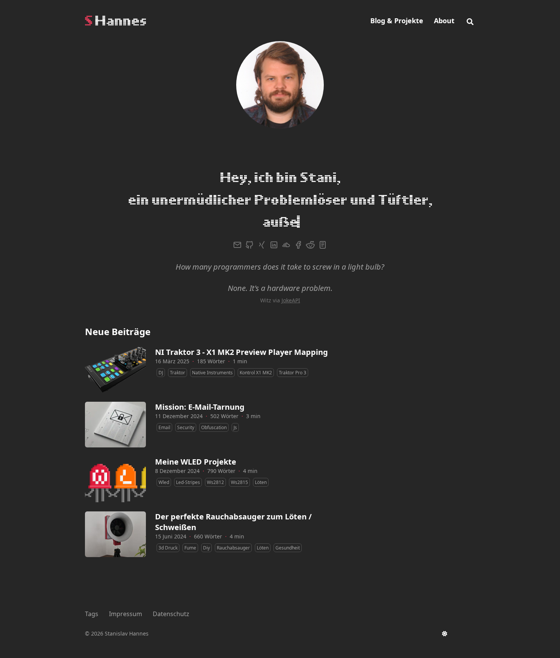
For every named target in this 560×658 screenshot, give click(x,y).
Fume (190, 525)
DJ (160, 350)
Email (164, 405)
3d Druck (168, 525)
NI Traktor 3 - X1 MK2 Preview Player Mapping (241, 329)
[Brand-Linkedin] (274, 222)
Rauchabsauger (233, 525)
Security (185, 405)
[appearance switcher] (444, 633)
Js (235, 405)
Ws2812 (215, 460)
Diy (206, 525)
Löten (261, 460)
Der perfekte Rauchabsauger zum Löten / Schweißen (233, 499)
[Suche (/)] (470, 20)
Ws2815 (239, 460)
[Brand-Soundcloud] (286, 222)
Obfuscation (214, 405)
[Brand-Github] (249, 222)
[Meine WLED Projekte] (115, 457)
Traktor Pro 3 (292, 350)
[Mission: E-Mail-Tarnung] (115, 402)
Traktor (177, 350)
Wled (163, 460)
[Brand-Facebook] (298, 222)
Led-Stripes (188, 460)
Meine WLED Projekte (195, 439)
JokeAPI (291, 277)
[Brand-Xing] (262, 222)
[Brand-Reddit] (310, 222)
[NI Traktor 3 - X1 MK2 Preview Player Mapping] (115, 347)
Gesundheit (287, 525)
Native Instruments (212, 350)
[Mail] (237, 222)
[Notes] (323, 222)
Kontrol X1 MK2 (256, 350)
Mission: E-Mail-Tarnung (200, 384)
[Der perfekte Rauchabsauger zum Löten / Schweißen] (115, 512)
